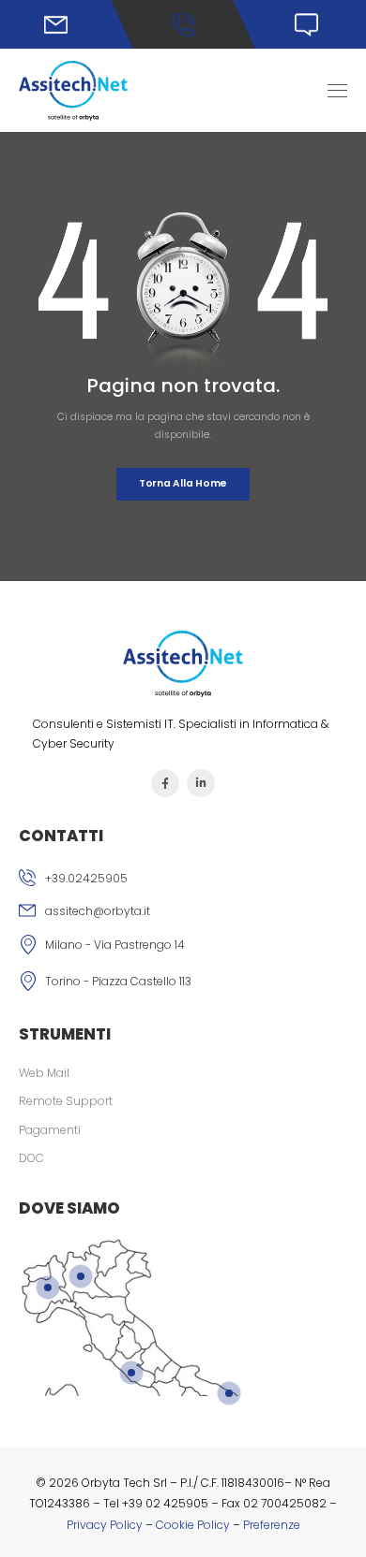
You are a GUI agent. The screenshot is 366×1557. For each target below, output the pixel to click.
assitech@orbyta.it (97, 911)
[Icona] (61, 24)
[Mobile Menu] (337, 90)
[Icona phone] (183, 880)
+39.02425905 (86, 878)
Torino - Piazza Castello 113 (118, 981)
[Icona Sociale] (165, 783)
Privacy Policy (105, 1525)
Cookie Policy (193, 1525)
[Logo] (73, 91)
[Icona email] (183, 913)
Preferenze (271, 1525)
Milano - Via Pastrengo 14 (115, 945)
